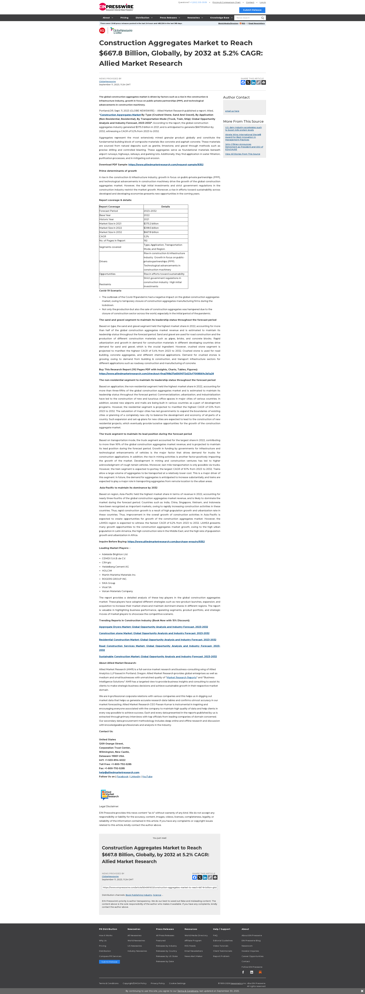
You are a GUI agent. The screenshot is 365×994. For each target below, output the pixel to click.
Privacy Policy (158, 983)
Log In (263, 2)
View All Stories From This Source (242, 154)
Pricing (227, 2)
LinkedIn (135, 776)
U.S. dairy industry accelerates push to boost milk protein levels (243, 128)
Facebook (122, 776)
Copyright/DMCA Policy (134, 983)
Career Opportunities (252, 956)
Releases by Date (165, 961)
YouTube (147, 776)
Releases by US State (167, 956)
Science (157, 895)
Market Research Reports (181, 677)
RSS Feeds (190, 946)
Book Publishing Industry (139, 895)
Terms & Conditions (108, 983)
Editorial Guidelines (223, 940)
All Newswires (134, 935)
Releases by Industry (166, 946)
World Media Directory (228, 23)
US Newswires (135, 946)
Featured (161, 940)
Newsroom (247, 946)
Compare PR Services (110, 956)
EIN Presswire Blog (251, 940)
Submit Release (252, 10)
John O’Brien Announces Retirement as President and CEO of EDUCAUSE (244, 147)
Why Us (103, 940)
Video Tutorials (220, 946)
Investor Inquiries (250, 951)
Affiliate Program (193, 940)
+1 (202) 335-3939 (198, 2)
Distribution (105, 951)
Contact (250, 2)
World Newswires (136, 940)
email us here (232, 111)
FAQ (215, 935)
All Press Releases (165, 935)
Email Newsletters (257, 23)
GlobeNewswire (107, 81)
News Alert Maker (193, 956)
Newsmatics (237, 983)
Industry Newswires (137, 951)
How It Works (105, 935)
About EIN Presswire (252, 935)
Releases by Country (166, 951)
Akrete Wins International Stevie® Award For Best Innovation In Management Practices (243, 137)
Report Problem (221, 956)
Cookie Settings (177, 983)
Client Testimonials (222, 951)
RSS (243, 23)
